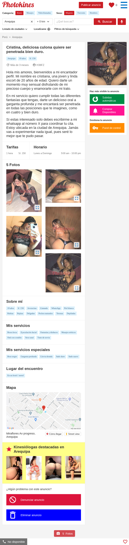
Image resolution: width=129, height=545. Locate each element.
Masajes (30, 13)
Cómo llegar (54, 434)
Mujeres (69, 13)
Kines (19, 13)
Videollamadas (44, 13)
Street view (73, 433)
